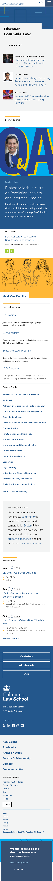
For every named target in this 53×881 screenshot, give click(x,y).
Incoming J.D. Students (13, 781)
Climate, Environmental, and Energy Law (22, 411)
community (29, 517)
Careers (8, 764)
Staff (5, 792)
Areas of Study (12, 753)
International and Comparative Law (20, 445)
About (5, 826)
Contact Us (8, 720)
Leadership (8, 461)
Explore (28, 525)
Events (5, 816)
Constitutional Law (12, 417)
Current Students (10, 785)
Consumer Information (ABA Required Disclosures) (23, 832)
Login (7, 804)
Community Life (13, 769)
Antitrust (7, 400)
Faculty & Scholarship (16, 758)
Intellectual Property (13, 439)
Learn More (15, 45)
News (5, 813)
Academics (9, 747)
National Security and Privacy (17, 478)
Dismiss (18, 869)
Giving (5, 823)
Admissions (10, 742)
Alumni (5, 820)
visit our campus (31, 543)
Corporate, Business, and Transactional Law (24, 422)
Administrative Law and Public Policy (21, 394)
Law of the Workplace (14, 456)
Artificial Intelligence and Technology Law (24, 406)
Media (5, 798)
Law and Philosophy (12, 450)
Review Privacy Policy (19, 862)
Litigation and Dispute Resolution (19, 473)
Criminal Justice (10, 428)
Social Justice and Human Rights (19, 484)
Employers (7, 795)
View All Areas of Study (15, 491)
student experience (19, 539)
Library (5, 829)
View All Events (11, 638)
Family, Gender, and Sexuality (17, 433)
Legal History (9, 467)
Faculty (6, 788)
